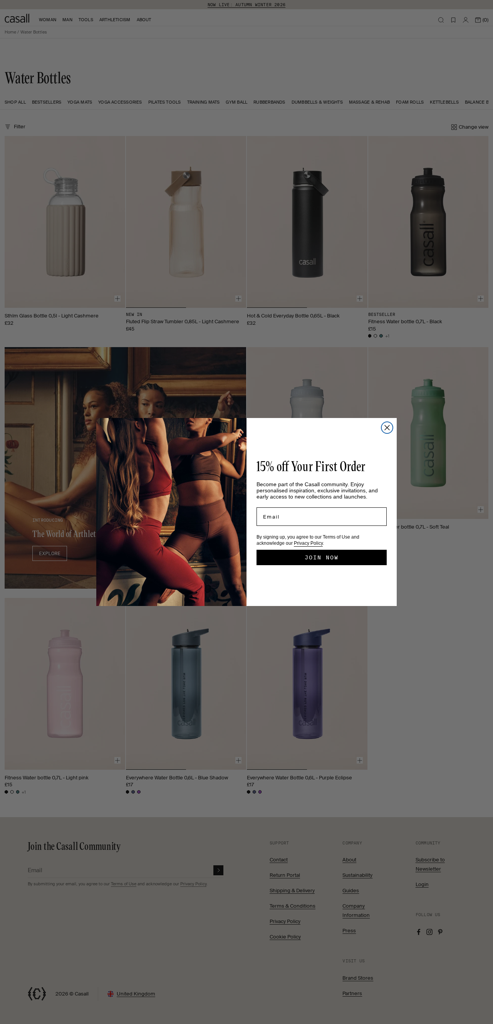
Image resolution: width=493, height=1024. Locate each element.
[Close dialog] (387, 427)
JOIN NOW (322, 557)
